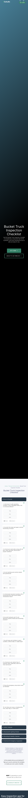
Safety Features (8, 727)
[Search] (20, 1)
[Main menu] (23, 1)
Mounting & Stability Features (12, 736)
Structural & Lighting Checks (11, 732)
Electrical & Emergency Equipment (13, 741)
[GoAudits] (6, 1)
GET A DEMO (22, 2)
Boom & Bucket (8, 499)
